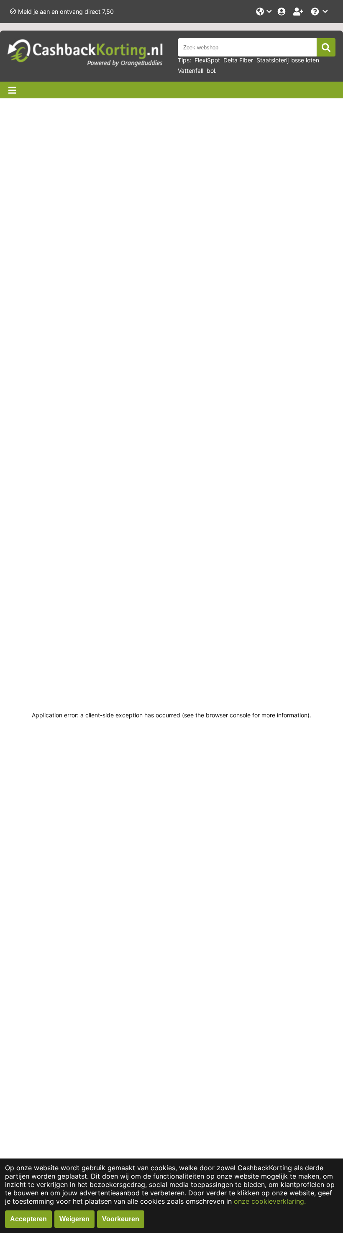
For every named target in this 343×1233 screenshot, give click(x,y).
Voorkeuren (120, 1219)
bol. (212, 70)
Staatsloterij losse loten (287, 60)
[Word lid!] (299, 11)
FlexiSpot (207, 60)
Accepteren (28, 1219)
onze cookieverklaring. (270, 1201)
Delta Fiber (238, 60)
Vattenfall (190, 70)
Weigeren (74, 1219)
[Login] (282, 11)
